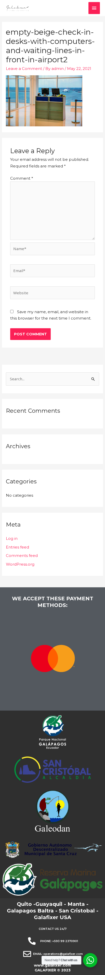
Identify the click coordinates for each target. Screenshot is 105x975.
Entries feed (17, 547)
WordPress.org (20, 564)
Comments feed (22, 555)
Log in (12, 538)
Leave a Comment (24, 68)
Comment (21, 178)
